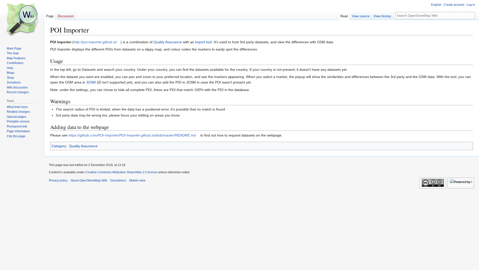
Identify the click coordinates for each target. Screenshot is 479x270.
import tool (203, 42)
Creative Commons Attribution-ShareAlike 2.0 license (121, 172)
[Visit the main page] (22, 20)
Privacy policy (58, 180)
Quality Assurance (167, 42)
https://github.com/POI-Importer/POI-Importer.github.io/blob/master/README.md (132, 135)
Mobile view (137, 180)
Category (59, 146)
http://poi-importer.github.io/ (95, 42)
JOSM (91, 82)
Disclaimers (118, 180)
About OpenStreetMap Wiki (89, 180)
